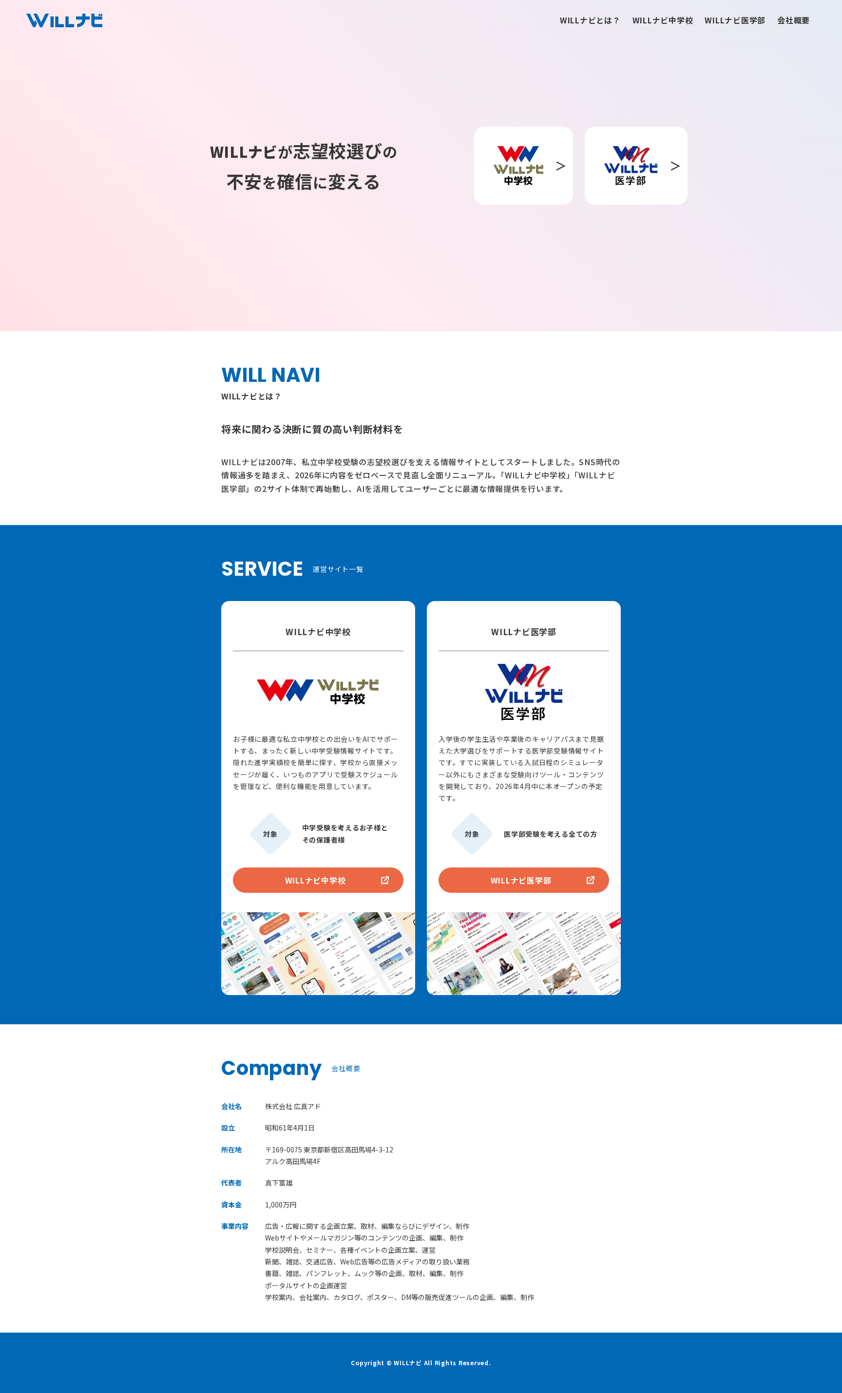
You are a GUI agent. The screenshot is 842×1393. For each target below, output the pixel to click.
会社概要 (793, 20)
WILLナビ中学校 (662, 20)
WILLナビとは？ (590, 20)
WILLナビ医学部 (735, 20)
